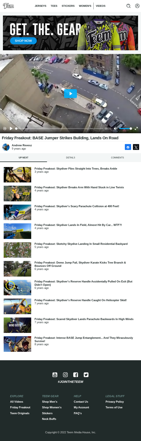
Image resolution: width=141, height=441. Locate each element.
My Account (81, 407)
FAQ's (78, 413)
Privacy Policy (115, 401)
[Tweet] (136, 147)
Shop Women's (52, 407)
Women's (85, 5)
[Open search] (128, 6)
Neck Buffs (49, 419)
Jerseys (40, 5)
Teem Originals (19, 413)
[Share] (128, 147)
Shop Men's (49, 401)
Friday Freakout (20, 407)
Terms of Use (114, 407)
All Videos (16, 401)
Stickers (68, 5)
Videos (100, 5)
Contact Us (81, 401)
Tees (54, 5)
